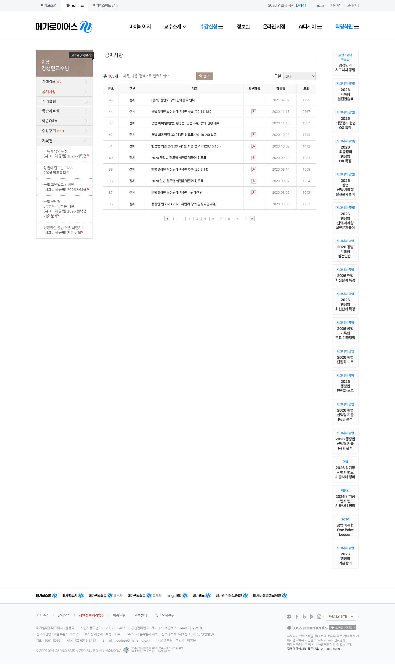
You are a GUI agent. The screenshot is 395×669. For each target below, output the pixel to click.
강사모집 (64, 615)
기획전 (47, 141)
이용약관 (119, 615)
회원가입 (336, 5)
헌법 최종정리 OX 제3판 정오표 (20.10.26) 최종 (184, 134)
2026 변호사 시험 (287, 5)
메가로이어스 (74, 5)
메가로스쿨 (48, 5)
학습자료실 (50, 111)
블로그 (304, 616)
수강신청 (209, 26)
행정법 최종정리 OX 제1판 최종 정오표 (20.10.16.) (186, 146)
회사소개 (42, 615)
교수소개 (172, 26)
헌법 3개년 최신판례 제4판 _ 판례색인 (176, 192)
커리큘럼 (49, 101)
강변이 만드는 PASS (58, 170)
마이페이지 (140, 26)
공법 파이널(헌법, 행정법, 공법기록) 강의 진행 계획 (185, 123)
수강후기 (53, 130)
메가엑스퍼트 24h (105, 5)
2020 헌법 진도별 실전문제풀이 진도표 (177, 181)
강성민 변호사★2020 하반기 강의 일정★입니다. (183, 204)
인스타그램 (319, 616)
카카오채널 (289, 616)
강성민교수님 (55, 65)
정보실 (243, 26)
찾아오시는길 (165, 615)
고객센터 (353, 5)
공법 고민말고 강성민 (66, 186)
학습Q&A (49, 120)
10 (245, 219)
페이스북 (296, 616)
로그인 (321, 5)
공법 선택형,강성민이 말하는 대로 (65, 208)
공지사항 (49, 91)
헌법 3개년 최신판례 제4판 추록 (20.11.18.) (181, 111)
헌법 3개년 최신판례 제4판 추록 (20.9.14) (179, 169)
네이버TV (311, 616)
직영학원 (344, 26)
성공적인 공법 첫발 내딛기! (63, 230)
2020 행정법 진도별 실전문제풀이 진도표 (178, 158)
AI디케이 (308, 26)
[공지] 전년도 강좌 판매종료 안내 (173, 100)
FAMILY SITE (337, 616)
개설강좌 (52, 81)
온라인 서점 (274, 26)
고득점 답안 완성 (66, 153)
